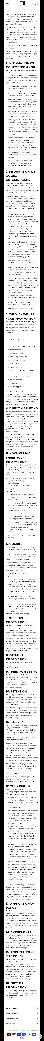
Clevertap (16, 485)
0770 (24, 1030)
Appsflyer (26, 485)
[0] (36, 3)
